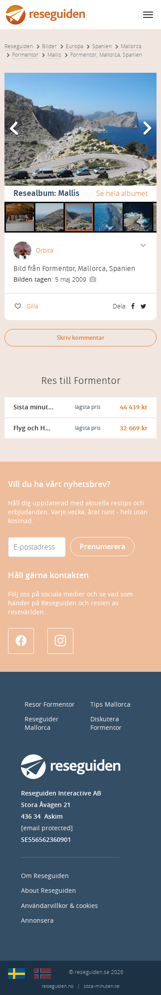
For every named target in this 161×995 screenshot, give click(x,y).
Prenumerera (102, 546)
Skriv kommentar (81, 337)
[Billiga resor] (16, 973)
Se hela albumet (122, 193)
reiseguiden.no (57, 986)
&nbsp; (15, 205)
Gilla (32, 306)
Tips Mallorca (110, 704)
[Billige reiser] (42, 973)
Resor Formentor (50, 704)
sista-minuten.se (101, 986)
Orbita (44, 250)
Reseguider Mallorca (42, 724)
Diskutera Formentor (106, 724)
